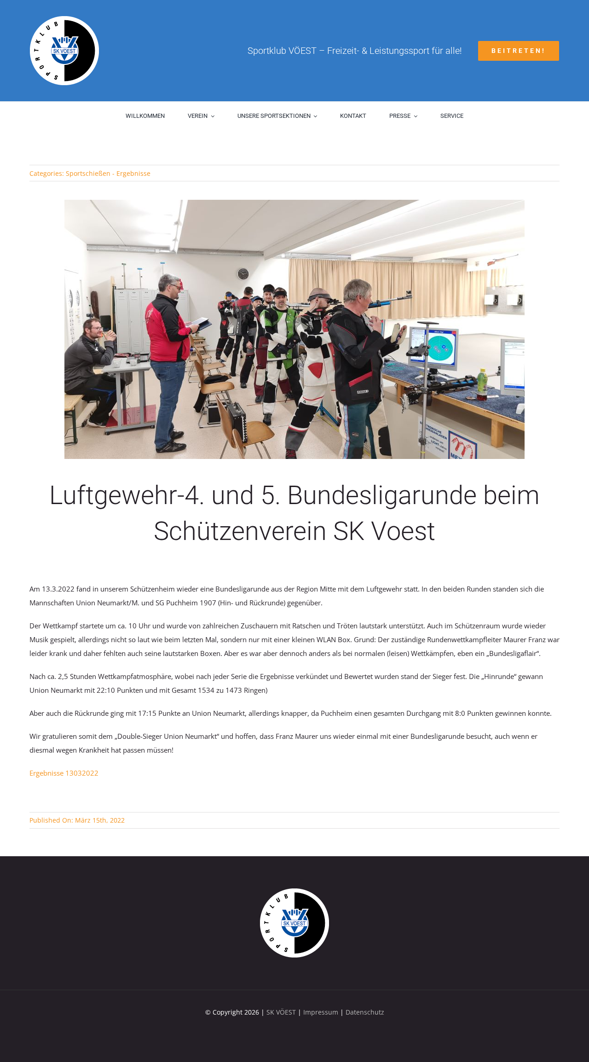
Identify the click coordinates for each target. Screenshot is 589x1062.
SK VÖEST (281, 1012)
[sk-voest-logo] (294, 891)
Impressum (320, 1012)
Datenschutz (365, 1012)
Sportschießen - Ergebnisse (108, 173)
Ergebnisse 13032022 (63, 773)
